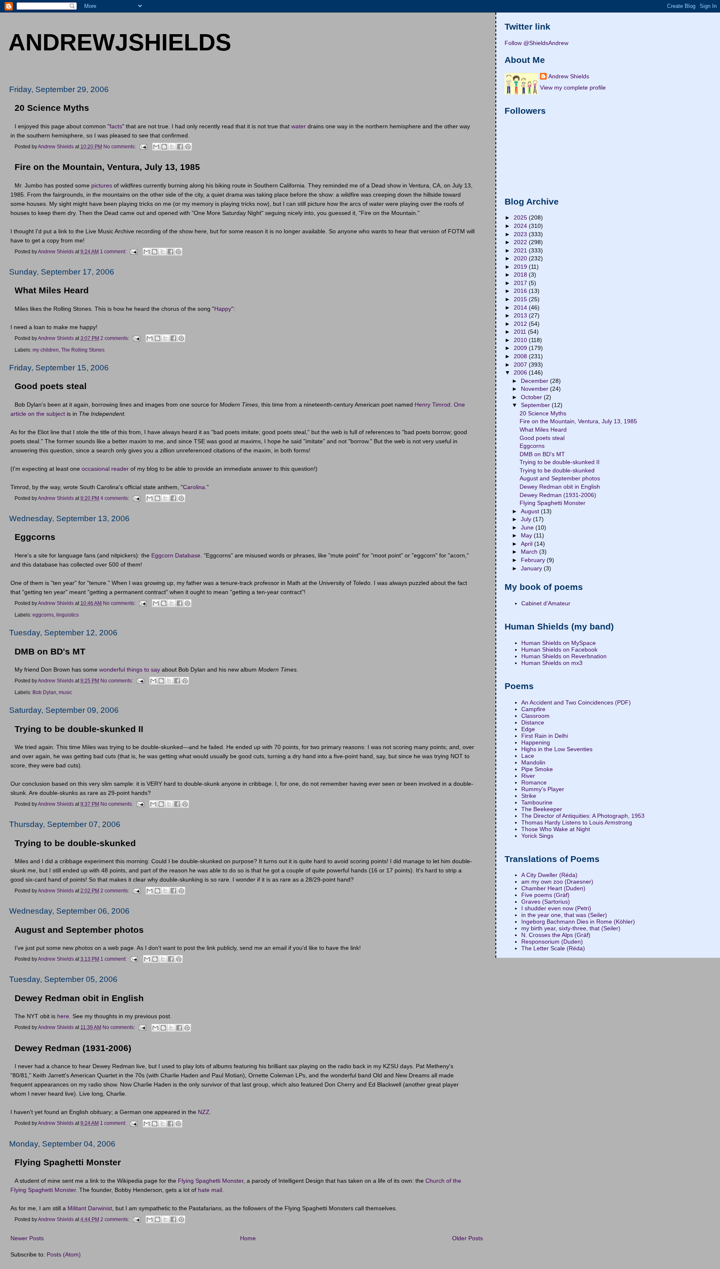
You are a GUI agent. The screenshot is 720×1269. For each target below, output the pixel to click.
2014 (521, 307)
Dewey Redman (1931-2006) (73, 1048)
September (536, 405)
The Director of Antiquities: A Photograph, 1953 (583, 815)
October (532, 397)
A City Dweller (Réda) (549, 875)
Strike (528, 795)
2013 (521, 315)
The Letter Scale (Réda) (553, 948)
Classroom (535, 715)
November (535, 388)
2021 (521, 250)
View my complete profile (573, 87)
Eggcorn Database (175, 555)
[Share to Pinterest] (188, 146)
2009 (521, 348)
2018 (521, 274)
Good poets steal (51, 386)
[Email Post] (142, 146)
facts (116, 126)
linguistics (67, 615)
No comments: (120, 146)
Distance (532, 722)
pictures (101, 185)
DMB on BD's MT (50, 652)
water (298, 126)
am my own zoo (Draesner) (557, 881)
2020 (521, 258)
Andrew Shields (568, 76)
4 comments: (115, 498)
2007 (521, 364)
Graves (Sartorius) (545, 901)
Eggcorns (35, 537)
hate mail (210, 1190)
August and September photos (79, 930)
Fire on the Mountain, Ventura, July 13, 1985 (107, 167)
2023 (521, 234)
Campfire (533, 709)
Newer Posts (27, 1238)
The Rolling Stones (83, 350)
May (527, 535)
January (532, 568)
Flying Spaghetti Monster (68, 1162)
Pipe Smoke (537, 769)
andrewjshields (119, 42)
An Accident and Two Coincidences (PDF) (576, 702)
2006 (521, 372)
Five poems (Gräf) (545, 895)
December (535, 380)
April (527, 543)
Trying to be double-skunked (75, 843)
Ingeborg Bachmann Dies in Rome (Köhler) (578, 921)
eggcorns (43, 615)
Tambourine (536, 802)
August (531, 511)
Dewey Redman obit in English (79, 998)
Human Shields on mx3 (551, 662)
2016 (521, 290)
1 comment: (114, 251)
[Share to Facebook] (180, 146)
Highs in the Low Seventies (556, 749)
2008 (521, 356)
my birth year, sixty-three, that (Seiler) (570, 928)
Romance (534, 782)
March (530, 551)
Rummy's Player (542, 789)
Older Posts (467, 1238)
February (534, 560)
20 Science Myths (52, 108)
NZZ (204, 1112)
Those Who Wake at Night (555, 829)
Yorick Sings (537, 835)
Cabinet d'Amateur (545, 603)
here (63, 1016)
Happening (535, 742)
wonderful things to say (129, 669)
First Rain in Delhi (544, 735)
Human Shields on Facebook (559, 649)
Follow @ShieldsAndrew (536, 43)
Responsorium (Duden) (552, 941)
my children (45, 350)
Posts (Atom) (64, 1254)
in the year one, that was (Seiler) (564, 915)
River (528, 775)
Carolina (194, 487)
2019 (521, 266)
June (528, 527)
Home (248, 1238)
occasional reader (105, 468)
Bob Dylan (44, 692)
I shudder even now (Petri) (556, 908)
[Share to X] (172, 146)
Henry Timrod (432, 404)
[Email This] (156, 146)
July (527, 519)
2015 (521, 299)
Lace (527, 755)
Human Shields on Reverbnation (564, 656)
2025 (521, 217)
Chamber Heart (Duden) (553, 888)
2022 (521, 242)
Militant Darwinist (90, 1208)
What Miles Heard (52, 290)
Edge (528, 729)
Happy (222, 308)
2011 (521, 331)
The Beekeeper (541, 809)
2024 (521, 225)
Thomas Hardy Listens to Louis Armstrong (576, 822)
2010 (521, 340)
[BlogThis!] (164, 146)
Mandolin (533, 762)
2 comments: (115, 338)
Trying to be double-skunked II (79, 729)
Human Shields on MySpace (558, 642)
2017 (521, 283)
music (65, 692)
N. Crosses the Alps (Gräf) (555, 935)
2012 (521, 323)
